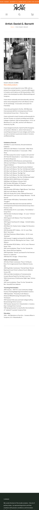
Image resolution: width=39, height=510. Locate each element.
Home (12, 27)
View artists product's (11, 85)
